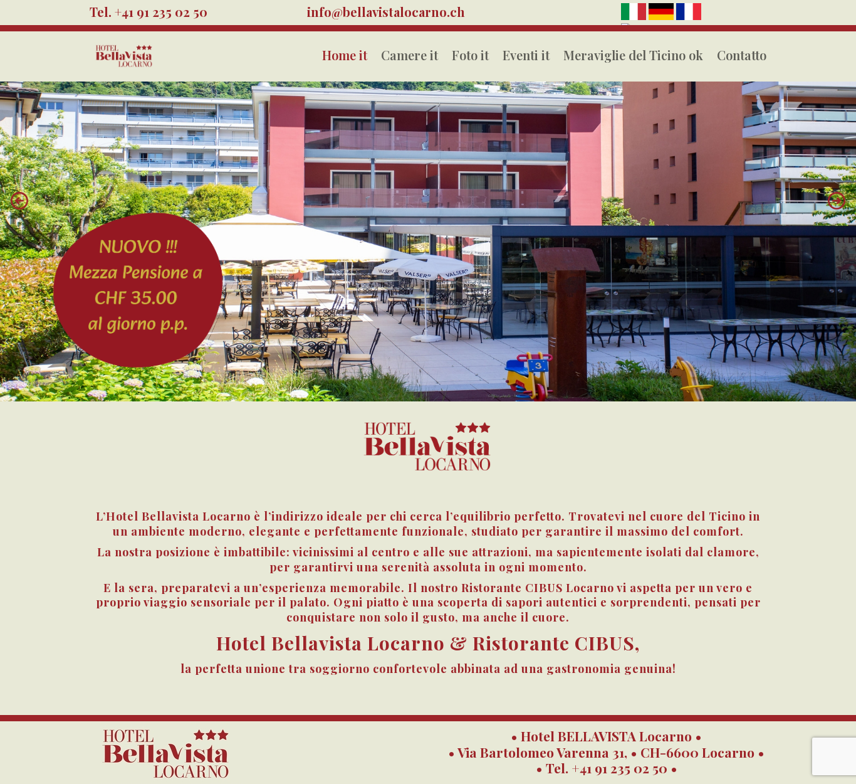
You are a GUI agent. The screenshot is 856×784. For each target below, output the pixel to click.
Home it (344, 54)
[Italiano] (635, 16)
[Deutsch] (662, 16)
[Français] (688, 16)
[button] (19, 201)
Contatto (741, 54)
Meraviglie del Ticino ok (633, 54)
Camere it (409, 54)
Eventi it (526, 54)
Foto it (470, 54)
